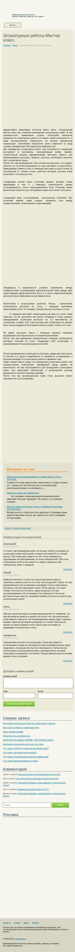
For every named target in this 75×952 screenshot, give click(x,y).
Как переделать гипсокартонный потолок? (39, 774)
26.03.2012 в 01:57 (11, 638)
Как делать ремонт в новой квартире (21, 727)
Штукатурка (25, 528)
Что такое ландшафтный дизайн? (20, 752)
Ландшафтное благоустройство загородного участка (29, 723)
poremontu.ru (20, 939)
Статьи (17, 923)
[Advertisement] (37, 89)
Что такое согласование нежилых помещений (25, 757)
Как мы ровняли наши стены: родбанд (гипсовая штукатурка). (35, 507)
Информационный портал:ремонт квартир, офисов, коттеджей (28, 15)
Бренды (35, 923)
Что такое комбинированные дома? (20, 761)
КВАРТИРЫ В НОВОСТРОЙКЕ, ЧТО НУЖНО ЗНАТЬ (28, 740)
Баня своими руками (13, 732)
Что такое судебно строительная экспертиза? (26, 748)
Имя (5, 691)
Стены (15, 528)
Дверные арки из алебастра (23, 492)
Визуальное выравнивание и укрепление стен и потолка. (34, 478)
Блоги (7, 528)
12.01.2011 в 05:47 (11, 546)
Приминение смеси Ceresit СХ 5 (33, 789)
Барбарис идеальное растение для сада (23, 744)
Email (40, 691)
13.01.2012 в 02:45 (11, 609)
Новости (6, 923)
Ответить (67, 569)
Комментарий (10, 676)
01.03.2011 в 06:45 (11, 575)
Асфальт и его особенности (16, 736)
